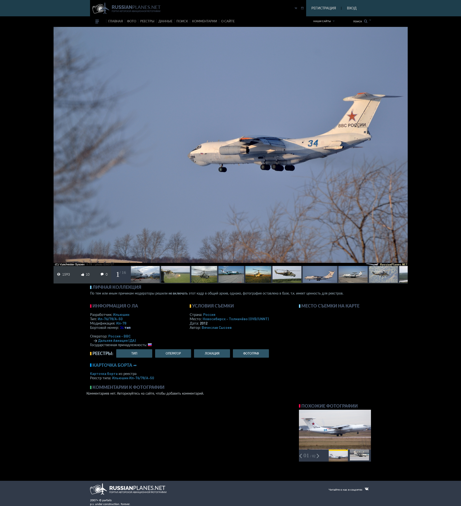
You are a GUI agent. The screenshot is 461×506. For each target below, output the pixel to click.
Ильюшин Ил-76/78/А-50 (133, 378)
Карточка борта (104, 373)
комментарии (204, 21)
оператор (173, 353)
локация (212, 353)
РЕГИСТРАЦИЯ (323, 8)
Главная (115, 21)
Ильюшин (121, 314)
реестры (147, 21)
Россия (209, 314)
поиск (182, 21)
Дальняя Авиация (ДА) (117, 340)
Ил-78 (121, 323)
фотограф (251, 353)
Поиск (358, 21)
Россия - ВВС (119, 336)
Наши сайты (322, 21)
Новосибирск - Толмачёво (236, 319)
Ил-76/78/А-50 (110, 319)
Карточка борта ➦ (114, 365)
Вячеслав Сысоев (217, 327)
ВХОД (352, 8)
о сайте (228, 21)
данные (165, 21)
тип (127, 327)
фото (131, 21)
